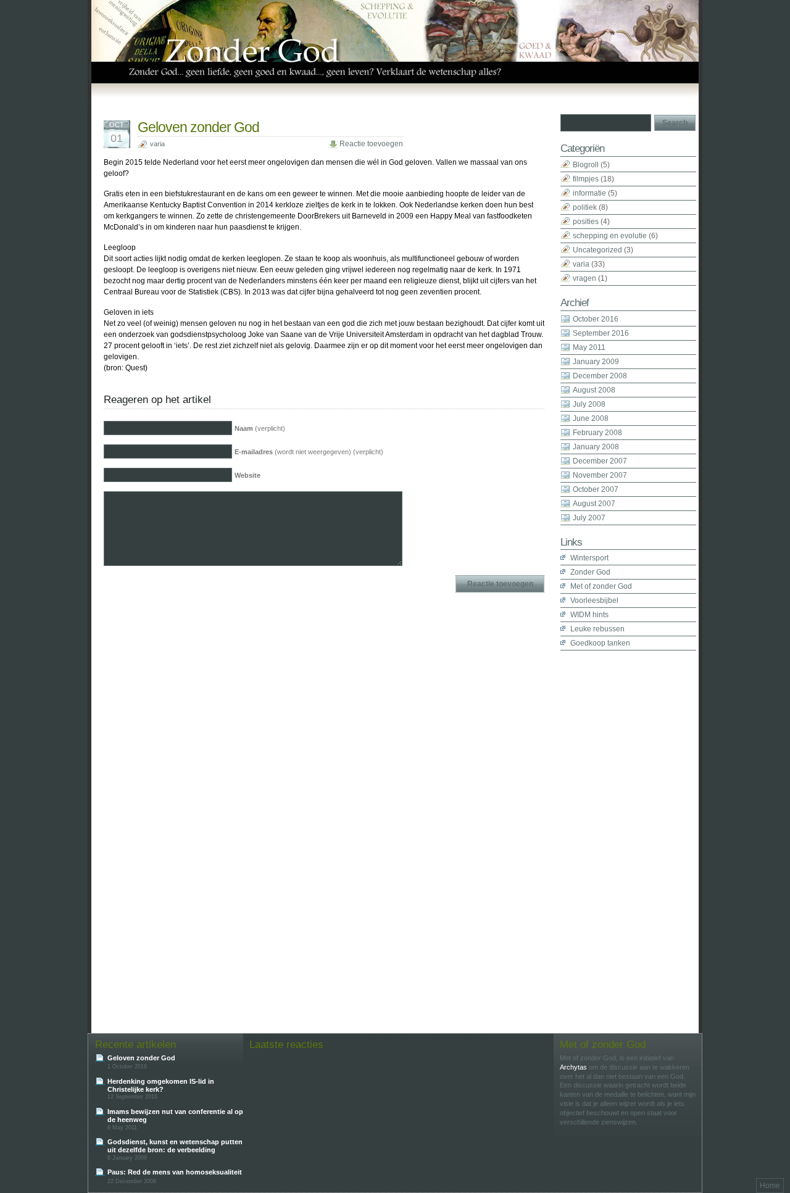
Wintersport (589, 558)
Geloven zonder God (198, 127)
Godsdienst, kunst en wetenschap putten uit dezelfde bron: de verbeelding (175, 1146)
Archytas (573, 1067)
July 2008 (589, 404)
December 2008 (600, 376)
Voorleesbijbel (594, 600)
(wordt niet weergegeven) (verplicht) (309, 451)
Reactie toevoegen (371, 143)
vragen (584, 278)
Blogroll (586, 164)
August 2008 (594, 390)
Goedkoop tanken (600, 643)
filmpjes (586, 179)
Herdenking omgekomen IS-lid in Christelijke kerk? (160, 1085)
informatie (589, 193)
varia (157, 144)
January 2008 (596, 447)
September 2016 (601, 333)
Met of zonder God (601, 586)
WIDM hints (589, 614)
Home (770, 1185)
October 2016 (595, 319)
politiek (585, 207)
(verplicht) (260, 428)
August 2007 (594, 503)
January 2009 (596, 361)
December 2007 (600, 461)
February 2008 (597, 432)
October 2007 (595, 489)
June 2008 (591, 418)
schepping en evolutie (610, 235)
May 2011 (589, 347)
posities (586, 221)
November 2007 (600, 475)
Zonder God (590, 572)
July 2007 (589, 517)
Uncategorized (597, 250)
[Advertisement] (609, 836)
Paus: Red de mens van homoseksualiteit (174, 1172)
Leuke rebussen (597, 629)
